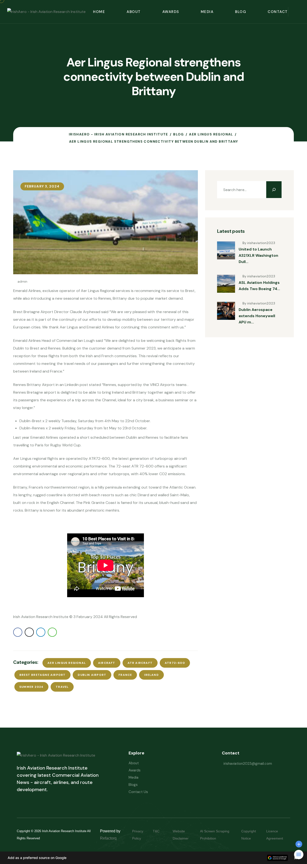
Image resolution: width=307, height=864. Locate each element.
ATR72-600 (175, 663)
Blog (240, 11)
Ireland (151, 675)
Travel (62, 687)
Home (99, 11)
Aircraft (106, 663)
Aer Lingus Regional (66, 663)
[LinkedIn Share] (40, 632)
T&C (161, 831)
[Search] (274, 189)
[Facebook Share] (17, 632)
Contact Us (138, 791)
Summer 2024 (31, 687)
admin (22, 281)
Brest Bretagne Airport (42, 675)
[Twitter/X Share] (29, 632)
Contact (278, 11)
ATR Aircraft (140, 663)
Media (207, 11)
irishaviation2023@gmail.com (248, 763)
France (125, 675)
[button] (153, 858)
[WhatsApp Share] (52, 632)
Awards (170, 11)
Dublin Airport (92, 675)
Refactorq (108, 838)
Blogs (133, 784)
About (134, 11)
